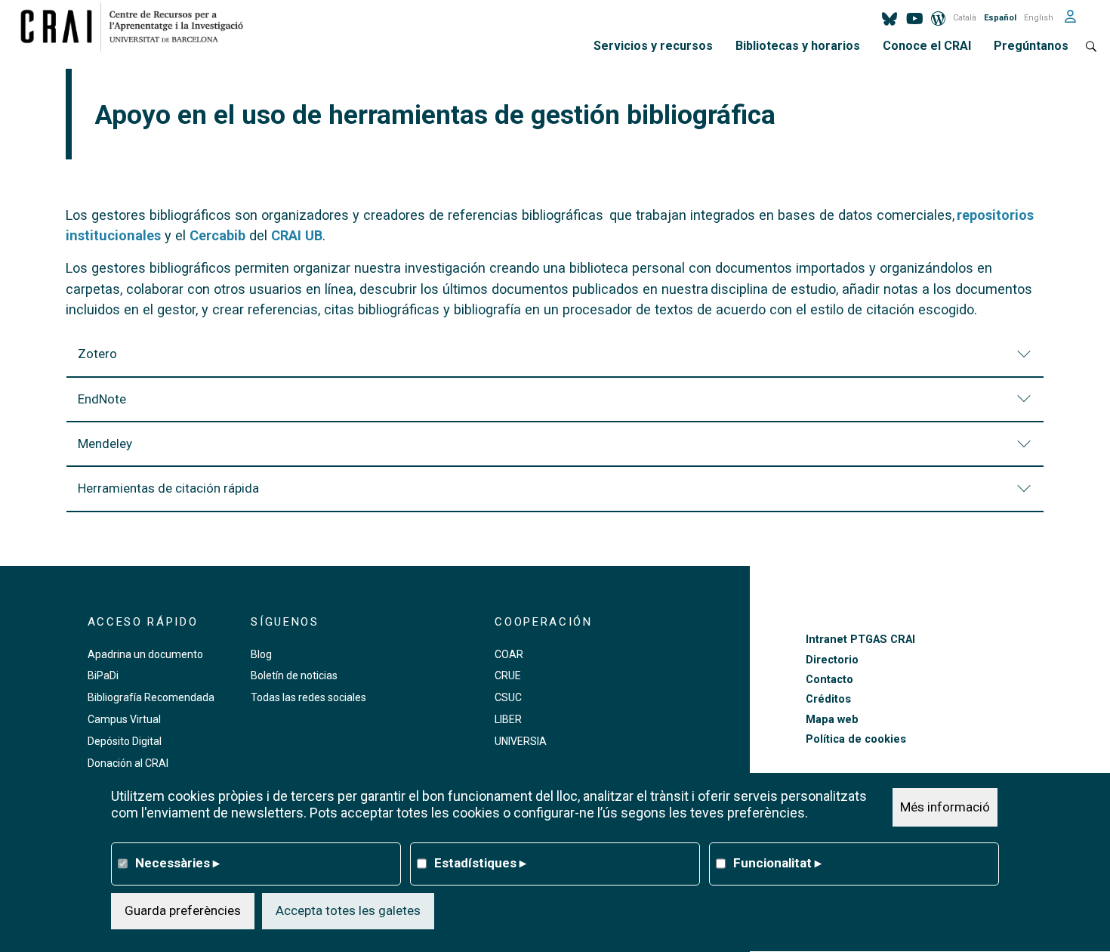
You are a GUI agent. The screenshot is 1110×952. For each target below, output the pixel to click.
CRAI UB (296, 235)
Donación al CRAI (128, 763)
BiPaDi (103, 675)
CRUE (508, 675)
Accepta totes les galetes (348, 910)
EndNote (102, 398)
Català (964, 18)
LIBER (508, 719)
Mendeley (105, 443)
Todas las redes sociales (308, 697)
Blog (261, 654)
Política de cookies (856, 739)
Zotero (97, 353)
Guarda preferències (183, 910)
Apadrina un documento (145, 654)
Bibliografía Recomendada (151, 697)
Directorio (832, 660)
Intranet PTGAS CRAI (860, 639)
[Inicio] (138, 26)
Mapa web (832, 719)
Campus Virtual (124, 719)
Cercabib (217, 235)
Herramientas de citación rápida (168, 488)
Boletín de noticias (294, 675)
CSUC (508, 697)
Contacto (829, 679)
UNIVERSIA (521, 741)
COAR (509, 654)
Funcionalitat (777, 862)
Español (1000, 18)
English (1038, 18)
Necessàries (177, 862)
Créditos (828, 699)
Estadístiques (480, 862)
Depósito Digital (125, 741)
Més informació (945, 806)
